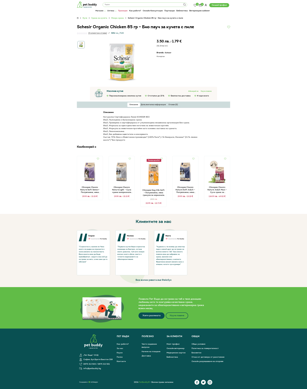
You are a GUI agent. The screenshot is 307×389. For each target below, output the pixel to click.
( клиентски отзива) (97, 33)
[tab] (133, 105)
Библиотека (182, 11)
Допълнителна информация (153, 105)
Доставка (146, 356)
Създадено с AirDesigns (88, 382)
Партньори (169, 11)
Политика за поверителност (205, 348)
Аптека (110, 11)
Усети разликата (151, 315)
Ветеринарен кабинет (199, 11)
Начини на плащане (151, 352)
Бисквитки (196, 353)
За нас (120, 348)
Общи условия (198, 344)
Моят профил (173, 344)
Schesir (168, 53)
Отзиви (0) (173, 105)
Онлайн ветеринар (175, 348)
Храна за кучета (99, 18)
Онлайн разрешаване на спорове (207, 361)
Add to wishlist (223, 27)
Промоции (122, 11)
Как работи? (135, 11)
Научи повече (206, 91)
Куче (85, 18)
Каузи (120, 353)
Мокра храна (117, 18)
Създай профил (219, 5)
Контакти (121, 361)
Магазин (99, 11)
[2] (195, 5)
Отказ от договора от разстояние (208, 357)
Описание (133, 105)
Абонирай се (193, 91)
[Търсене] (184, 5)
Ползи (120, 357)
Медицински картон (176, 353)
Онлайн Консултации (153, 11)
